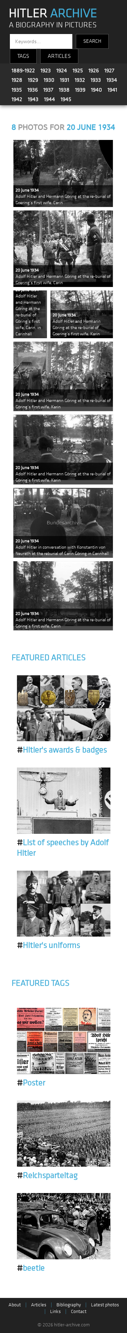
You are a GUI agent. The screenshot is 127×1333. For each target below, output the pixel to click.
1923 (46, 70)
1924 (61, 70)
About (14, 1304)
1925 (78, 70)
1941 (112, 89)
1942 (17, 99)
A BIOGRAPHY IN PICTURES (53, 25)
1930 (49, 79)
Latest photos (105, 1304)
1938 (64, 89)
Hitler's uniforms (48, 945)
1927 (109, 70)
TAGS (23, 56)
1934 (112, 79)
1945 (66, 99)
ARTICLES (59, 56)
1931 (64, 79)
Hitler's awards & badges (62, 750)
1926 (94, 70)
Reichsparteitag (47, 1175)
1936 (33, 89)
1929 (33, 79)
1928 (17, 79)
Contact (78, 1311)
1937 (48, 89)
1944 (49, 99)
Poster (31, 1083)
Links (55, 1311)
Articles (38, 1304)
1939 (80, 89)
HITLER (53, 13)
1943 (33, 99)
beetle (31, 1268)
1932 (80, 79)
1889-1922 (23, 70)
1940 (96, 89)
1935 (17, 89)
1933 (96, 79)
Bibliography (68, 1304)
